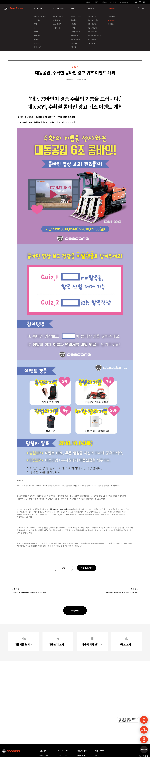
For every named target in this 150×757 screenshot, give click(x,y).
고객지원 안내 (92, 16)
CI (34, 28)
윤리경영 (36, 39)
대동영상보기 (144, 740)
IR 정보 (36, 43)
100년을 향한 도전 (40, 16)
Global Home (124, 2)
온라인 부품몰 (92, 39)
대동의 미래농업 (58, 16)
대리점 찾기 (81, 755)
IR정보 (87, 2)
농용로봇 (73, 24)
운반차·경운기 (75, 39)
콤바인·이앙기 (75, 32)
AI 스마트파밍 (57, 24)
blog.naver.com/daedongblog (61, 509)
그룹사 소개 (37, 47)
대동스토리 (112, 8)
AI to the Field (58, 8)
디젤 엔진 (74, 47)
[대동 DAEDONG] (13, 8)
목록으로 (75, 610)
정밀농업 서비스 (76, 16)
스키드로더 (74, 43)
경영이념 (36, 32)
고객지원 (91, 8)
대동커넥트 (74, 20)
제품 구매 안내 (92, 28)
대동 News (111, 20)
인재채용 (95, 2)
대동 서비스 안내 (93, 20)
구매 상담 (144, 720)
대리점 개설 (113, 2)
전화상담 (144, 749)
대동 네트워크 (92, 24)
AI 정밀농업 (56, 20)
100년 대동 (38, 8)
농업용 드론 (74, 35)
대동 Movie (111, 16)
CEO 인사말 (37, 20)
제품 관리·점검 (92, 32)
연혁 (35, 24)
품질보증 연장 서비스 (94, 35)
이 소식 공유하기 (87, 567)
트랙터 (73, 28)
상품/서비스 (75, 8)
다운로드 (104, 2)
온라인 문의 (91, 43)
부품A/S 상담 (144, 730)
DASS (97, 755)
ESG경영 (37, 35)
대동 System (99, 750)
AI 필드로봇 (56, 28)
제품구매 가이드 (82, 750)
